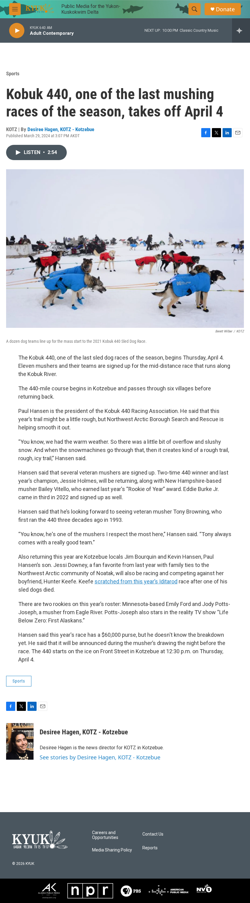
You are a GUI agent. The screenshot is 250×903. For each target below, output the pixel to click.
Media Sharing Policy (112, 850)
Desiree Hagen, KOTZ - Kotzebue (60, 129)
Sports (13, 73)
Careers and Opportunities (105, 835)
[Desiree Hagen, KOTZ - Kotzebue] (20, 741)
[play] (17, 30)
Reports (150, 848)
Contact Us (152, 834)
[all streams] (241, 30)
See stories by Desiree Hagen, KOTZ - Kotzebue (100, 757)
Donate (225, 9)
